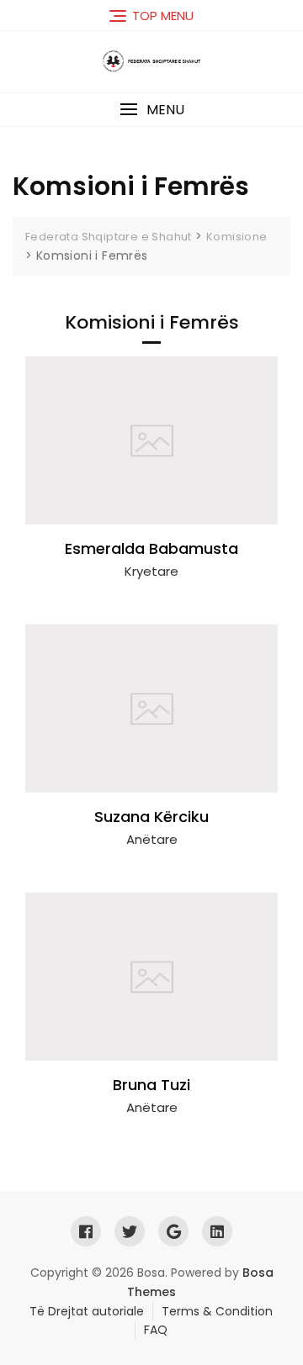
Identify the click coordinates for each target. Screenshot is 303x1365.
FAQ (155, 1329)
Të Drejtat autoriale (86, 1311)
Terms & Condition (217, 1311)
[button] (151, 110)
